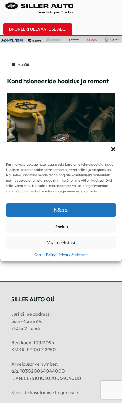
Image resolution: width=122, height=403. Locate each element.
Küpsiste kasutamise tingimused (44, 392)
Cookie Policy (45, 254)
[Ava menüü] (115, 8)
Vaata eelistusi (61, 242)
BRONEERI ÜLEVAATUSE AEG (37, 29)
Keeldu (61, 226)
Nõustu (61, 209)
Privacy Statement (73, 254)
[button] (113, 149)
